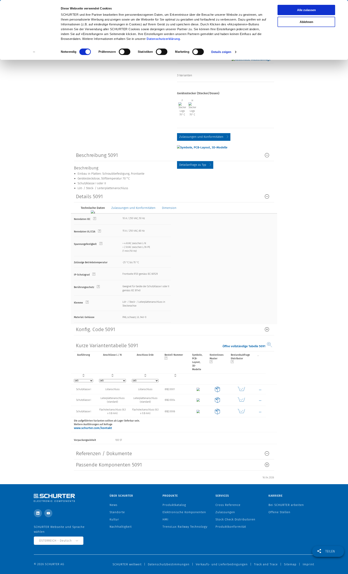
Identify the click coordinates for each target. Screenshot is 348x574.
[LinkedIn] (38, 513)
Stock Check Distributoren (235, 519)
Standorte (117, 512)
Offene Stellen (279, 512)
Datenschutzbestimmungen (169, 564)
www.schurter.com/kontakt (93, 428)
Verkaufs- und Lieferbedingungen (222, 564)
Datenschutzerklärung (163, 38)
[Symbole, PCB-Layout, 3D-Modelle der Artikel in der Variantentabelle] (202, 147)
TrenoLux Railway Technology (185, 526)
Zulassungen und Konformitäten (201, 137)
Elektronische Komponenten (184, 512)
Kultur (114, 519)
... (258, 355)
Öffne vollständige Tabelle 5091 (244, 346)
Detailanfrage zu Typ (192, 165)
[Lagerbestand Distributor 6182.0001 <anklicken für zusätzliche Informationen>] (241, 389)
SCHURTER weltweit (127, 564)
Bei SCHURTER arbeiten (286, 505)
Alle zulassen (306, 10)
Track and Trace (266, 564)
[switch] (124, 52)
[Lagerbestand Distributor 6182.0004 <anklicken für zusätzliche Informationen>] (241, 400)
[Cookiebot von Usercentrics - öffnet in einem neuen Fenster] (34, 52)
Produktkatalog (174, 505)
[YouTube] (48, 513)
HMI (165, 519)
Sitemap (290, 564)
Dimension (169, 208)
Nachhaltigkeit (121, 526)
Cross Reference (227, 505)
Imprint (308, 564)
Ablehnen (306, 22)
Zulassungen (225, 512)
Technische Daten (93, 208)
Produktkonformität (230, 526)
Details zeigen (221, 52)
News (113, 505)
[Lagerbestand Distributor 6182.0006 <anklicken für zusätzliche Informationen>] (241, 411)
